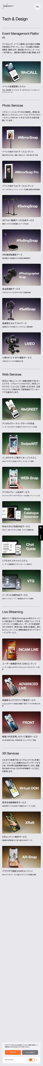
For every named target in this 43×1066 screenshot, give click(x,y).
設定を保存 (13, 1052)
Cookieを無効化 (30, 1052)
